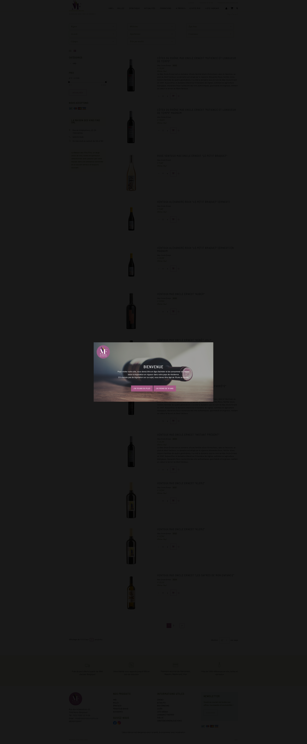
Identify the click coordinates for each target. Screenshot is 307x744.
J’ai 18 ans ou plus (142, 388)
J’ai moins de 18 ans (165, 388)
